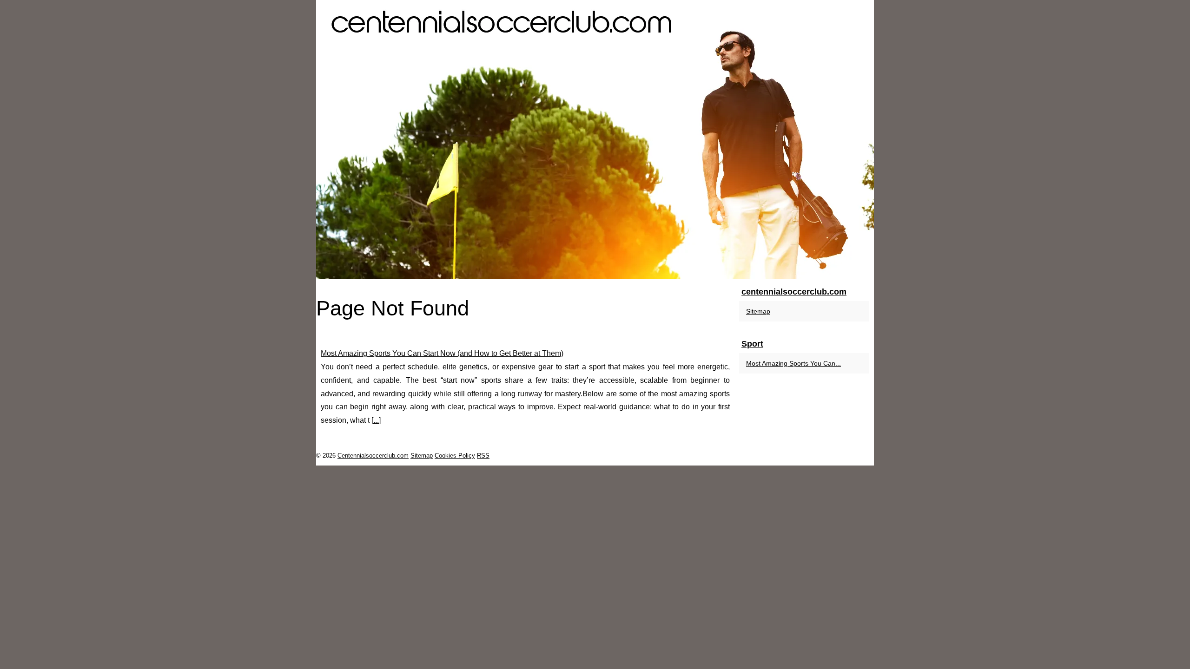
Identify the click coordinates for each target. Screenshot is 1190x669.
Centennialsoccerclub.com (373, 455)
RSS (483, 455)
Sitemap (758, 311)
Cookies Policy (455, 455)
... (376, 420)
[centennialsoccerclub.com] (595, 139)
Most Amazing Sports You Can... (793, 363)
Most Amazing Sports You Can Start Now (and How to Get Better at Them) (442, 353)
